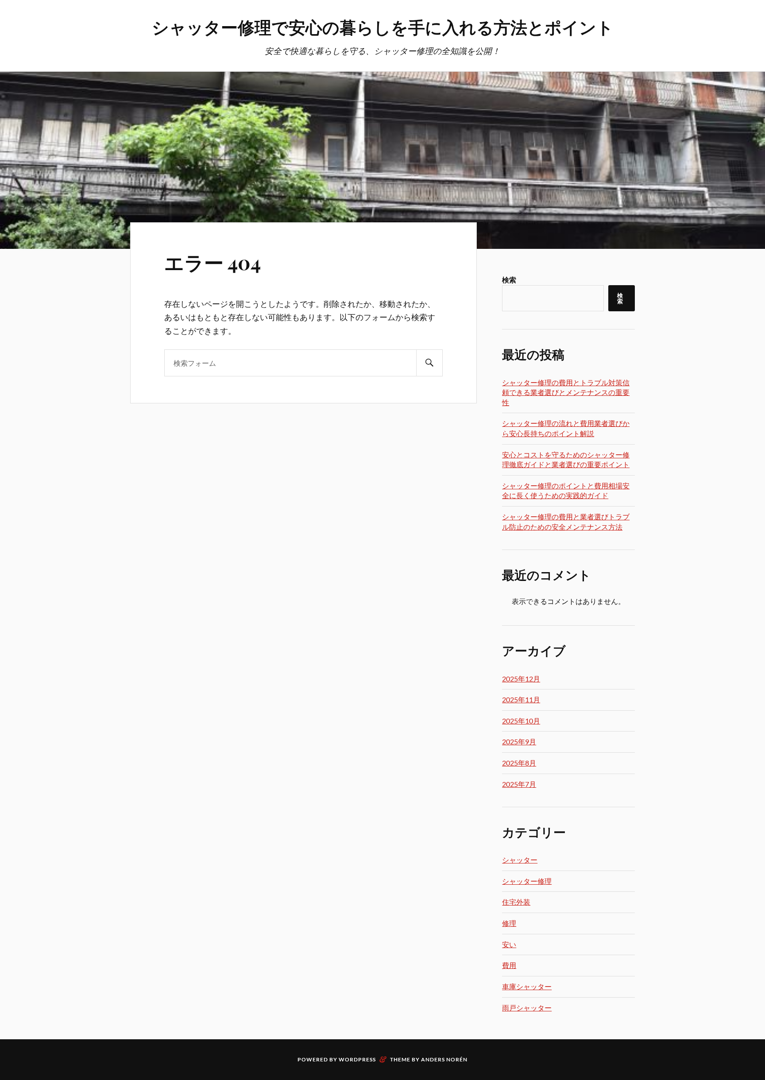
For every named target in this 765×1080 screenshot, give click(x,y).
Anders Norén (444, 1059)
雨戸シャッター (527, 1007)
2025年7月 (519, 784)
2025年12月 (521, 678)
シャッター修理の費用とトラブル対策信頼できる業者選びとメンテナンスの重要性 (566, 392)
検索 (509, 279)
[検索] (429, 362)
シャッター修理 (527, 881)
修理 (509, 923)
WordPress (357, 1059)
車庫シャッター (527, 986)
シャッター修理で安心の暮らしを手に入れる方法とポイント (383, 26)
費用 (509, 965)
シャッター (519, 859)
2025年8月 (519, 763)
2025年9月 (519, 741)
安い (509, 944)
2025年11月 (521, 699)
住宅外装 (516, 902)
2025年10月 (521, 720)
